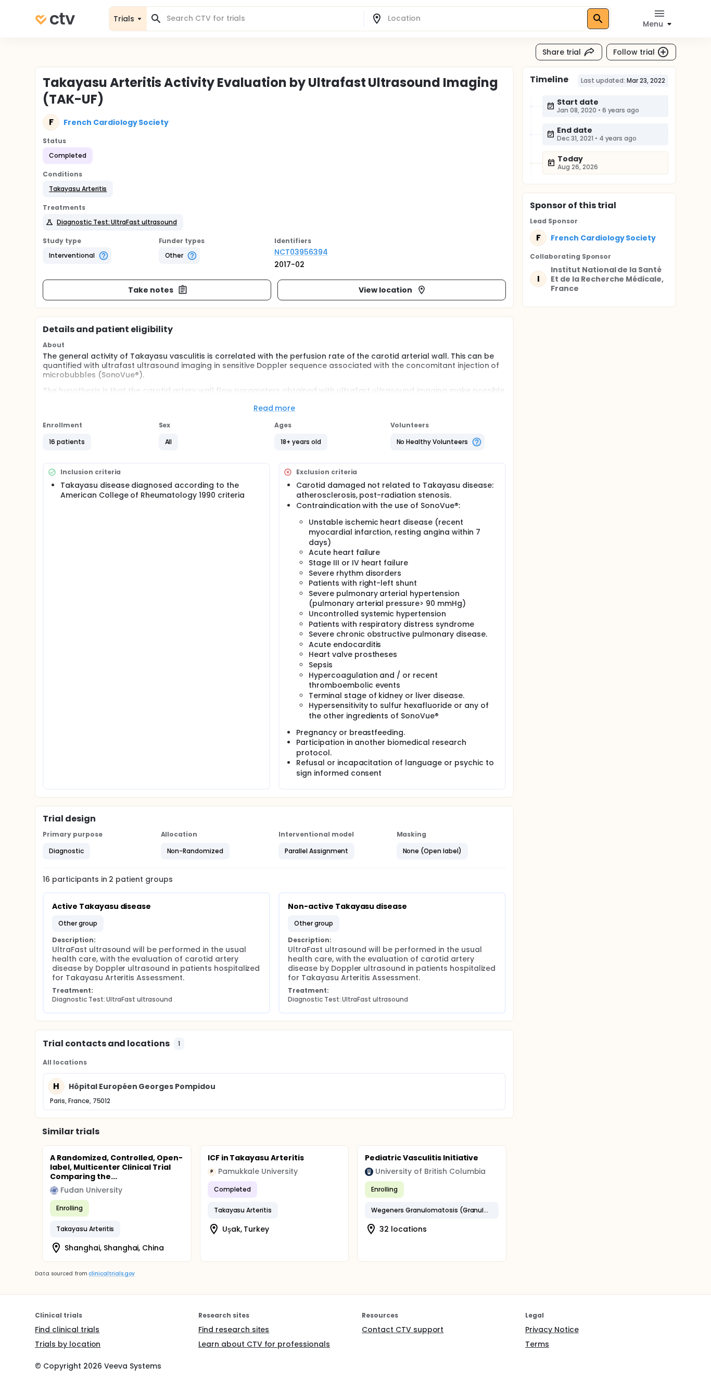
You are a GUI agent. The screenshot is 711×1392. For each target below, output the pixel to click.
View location (385, 290)
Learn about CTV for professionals (264, 1344)
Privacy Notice (552, 1329)
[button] (78, 189)
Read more (274, 408)
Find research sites (233, 1329)
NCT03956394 (301, 252)
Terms (537, 1344)
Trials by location (67, 1344)
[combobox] (261, 18)
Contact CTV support (402, 1329)
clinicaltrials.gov (111, 1273)
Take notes (150, 290)
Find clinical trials (67, 1329)
